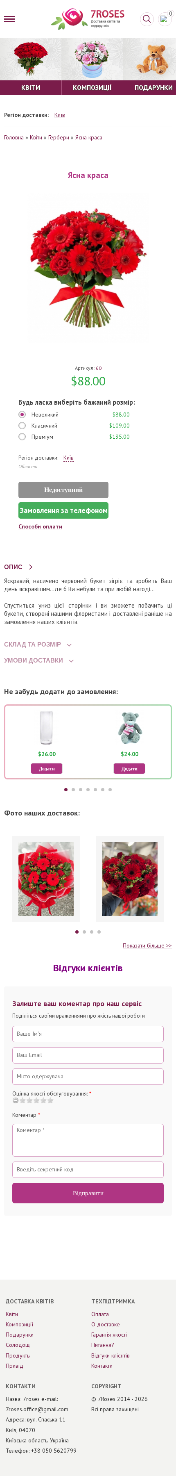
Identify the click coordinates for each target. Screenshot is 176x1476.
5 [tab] (95, 789)
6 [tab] (102, 789)
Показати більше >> (147, 945)
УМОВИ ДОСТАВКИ (33, 660)
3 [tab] (80, 789)
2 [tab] (73, 789)
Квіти (36, 137)
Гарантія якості (109, 1334)
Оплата (100, 1314)
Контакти (102, 1365)
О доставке (105, 1324)
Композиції (19, 1324)
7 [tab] (110, 789)
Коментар (26, 1114)
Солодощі (18, 1344)
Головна (14, 137)
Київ (59, 115)
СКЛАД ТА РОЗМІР (32, 644)
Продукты (18, 1355)
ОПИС (13, 566)
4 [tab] (88, 789)
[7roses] (87, 19)
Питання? (102, 1344)
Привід (14, 1365)
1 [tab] (66, 789)
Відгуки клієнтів (110, 1355)
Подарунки (20, 1334)
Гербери (58, 137)
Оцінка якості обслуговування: (51, 1093)
